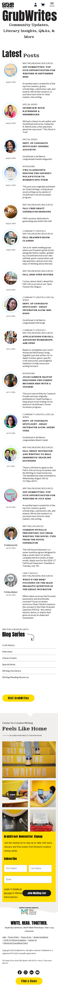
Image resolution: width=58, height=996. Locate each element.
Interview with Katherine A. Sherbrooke (34, 111)
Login (6, 889)
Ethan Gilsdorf (11, 592)
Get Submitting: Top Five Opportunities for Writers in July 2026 (39, 495)
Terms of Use (26, 937)
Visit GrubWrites (18, 698)
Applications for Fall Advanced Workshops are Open (38, 339)
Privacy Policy (13, 937)
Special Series (30, 104)
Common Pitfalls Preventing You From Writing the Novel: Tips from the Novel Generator (39, 536)
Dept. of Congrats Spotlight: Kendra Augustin (36, 146)
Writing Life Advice (33, 526)
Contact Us (32, 940)
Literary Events (9, 658)
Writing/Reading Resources (38, 63)
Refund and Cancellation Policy (16, 943)
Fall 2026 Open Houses (38, 274)
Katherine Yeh (11, 545)
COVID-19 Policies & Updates (15, 940)
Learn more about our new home (27, 735)
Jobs (4, 937)
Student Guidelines (41, 937)
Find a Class (29, 981)
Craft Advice (30, 573)
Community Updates (34, 231)
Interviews (29, 166)
